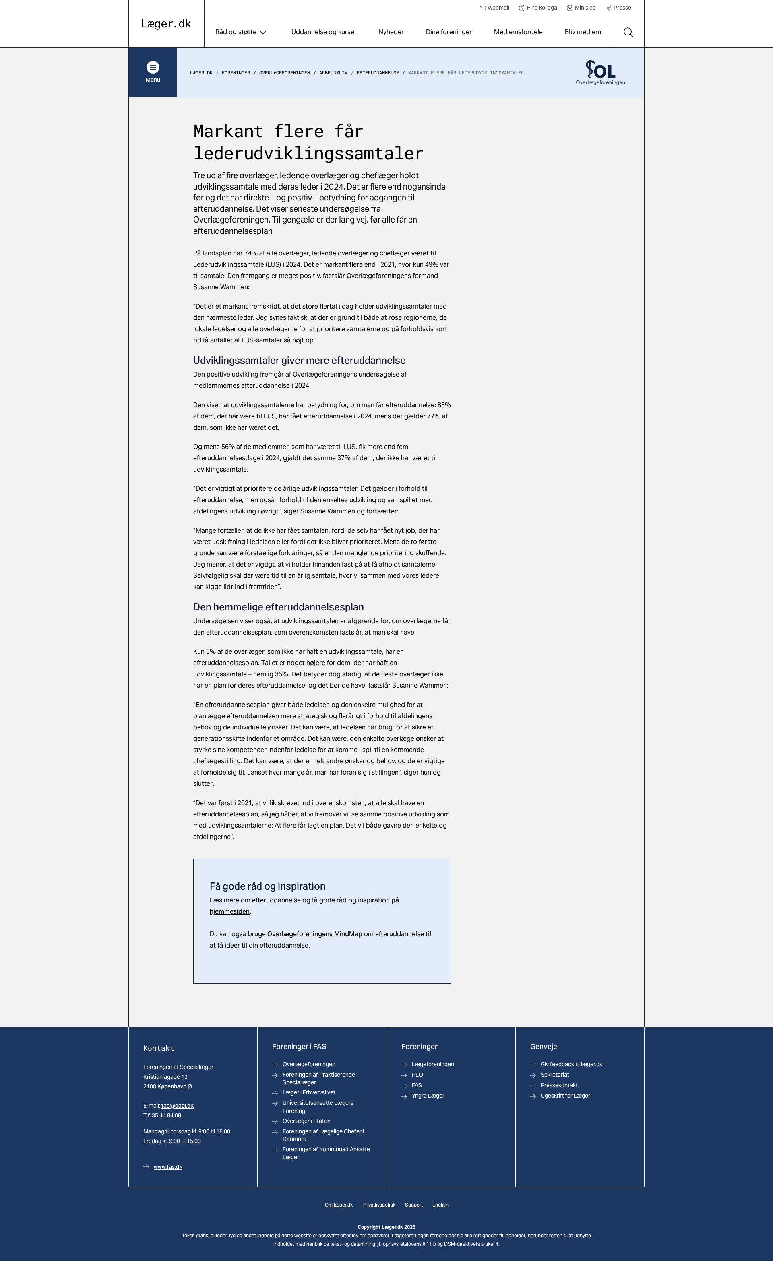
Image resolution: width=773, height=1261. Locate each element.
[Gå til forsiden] (166, 24)
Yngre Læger (428, 1095)
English (440, 1205)
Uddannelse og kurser (324, 32)
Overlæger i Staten (307, 1121)
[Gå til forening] (600, 72)
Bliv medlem (583, 32)
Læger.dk (201, 72)
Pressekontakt (559, 1085)
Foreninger (236, 72)
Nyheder (391, 32)
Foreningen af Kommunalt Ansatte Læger (326, 1153)
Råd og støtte (235, 32)
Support (414, 1205)
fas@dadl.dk (177, 1105)
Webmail (498, 7)
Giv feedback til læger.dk (571, 1064)
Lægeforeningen (433, 1064)
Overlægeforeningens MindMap (314, 934)
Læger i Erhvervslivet (309, 1092)
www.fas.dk (168, 1166)
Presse (622, 7)
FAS (417, 1085)
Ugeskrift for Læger (565, 1095)
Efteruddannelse (378, 72)
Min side (585, 7)
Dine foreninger (449, 32)
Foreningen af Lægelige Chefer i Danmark (323, 1135)
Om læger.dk (339, 1205)
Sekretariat (555, 1074)
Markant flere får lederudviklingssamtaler (466, 72)
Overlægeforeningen (284, 72)
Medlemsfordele (518, 32)
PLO (417, 1074)
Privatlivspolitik (378, 1205)
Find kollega (542, 7)
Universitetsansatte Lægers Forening (318, 1106)
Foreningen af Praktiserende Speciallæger (319, 1078)
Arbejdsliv (333, 72)
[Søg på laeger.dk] (628, 32)
